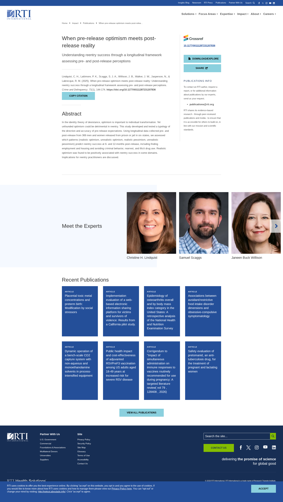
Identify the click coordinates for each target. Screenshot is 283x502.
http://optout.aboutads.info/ (51, 491)
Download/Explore (205, 58)
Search (248, 3)
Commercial (45, 443)
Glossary (81, 451)
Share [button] (200, 68)
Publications (221, 3)
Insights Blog (183, 3)
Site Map (81, 447)
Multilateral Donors (48, 451)
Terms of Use (83, 455)
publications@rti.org (202, 104)
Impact (75, 23)
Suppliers (44, 460)
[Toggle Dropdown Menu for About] (260, 14)
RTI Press (208, 3)
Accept (267, 488)
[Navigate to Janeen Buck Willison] (256, 223)
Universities (45, 455)
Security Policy (84, 443)
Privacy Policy (83, 439)
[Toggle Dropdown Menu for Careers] (275, 14)
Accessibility (83, 460)
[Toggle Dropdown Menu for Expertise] (234, 14)
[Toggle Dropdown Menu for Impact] (248, 14)
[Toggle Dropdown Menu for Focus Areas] (217, 14)
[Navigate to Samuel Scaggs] (203, 223)
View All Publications (141, 412)
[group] (153, 226)
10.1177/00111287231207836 (199, 45)
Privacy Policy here (122, 488)
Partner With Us (235, 3)
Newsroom (196, 3)
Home (65, 23)
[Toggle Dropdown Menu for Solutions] (195, 14)
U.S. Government (48, 439)
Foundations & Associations (53, 447)
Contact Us (82, 464)
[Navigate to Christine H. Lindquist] (151, 223)
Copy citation (78, 96)
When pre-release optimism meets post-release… (121, 23)
